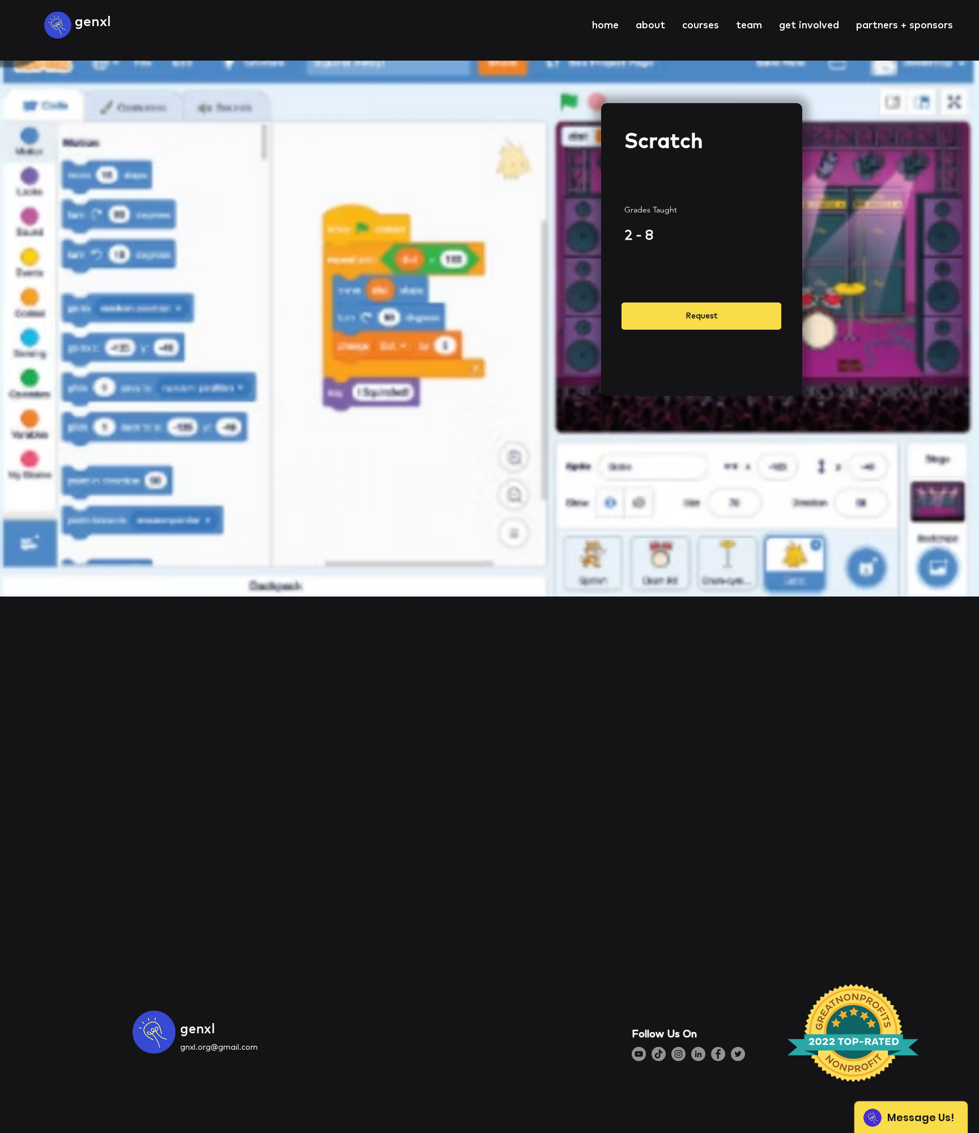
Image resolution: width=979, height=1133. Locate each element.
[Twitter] (738, 1054)
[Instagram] (678, 1054)
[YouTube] (639, 1054)
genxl (93, 20)
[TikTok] (659, 1054)
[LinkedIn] (698, 1054)
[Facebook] (718, 1054)
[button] (650, 25)
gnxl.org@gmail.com (219, 1047)
